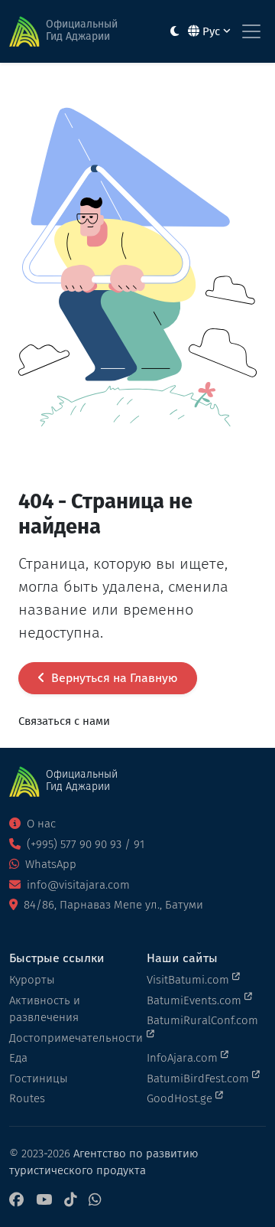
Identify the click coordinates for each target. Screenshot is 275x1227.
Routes (27, 1098)
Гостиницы (38, 1078)
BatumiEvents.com (195, 1000)
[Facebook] (16, 1200)
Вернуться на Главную (113, 678)
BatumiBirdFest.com (199, 1078)
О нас (40, 824)
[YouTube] (44, 1200)
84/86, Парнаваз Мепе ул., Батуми (112, 905)
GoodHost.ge (181, 1098)
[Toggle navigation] (251, 31)
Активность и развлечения (44, 1009)
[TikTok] (70, 1200)
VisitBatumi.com (189, 980)
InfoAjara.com (184, 1058)
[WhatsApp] (95, 1200)
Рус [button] (211, 31)
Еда (18, 1058)
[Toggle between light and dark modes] (174, 32)
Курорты (32, 980)
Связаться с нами (64, 721)
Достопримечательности (68, 1038)
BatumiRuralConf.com (202, 1020)
